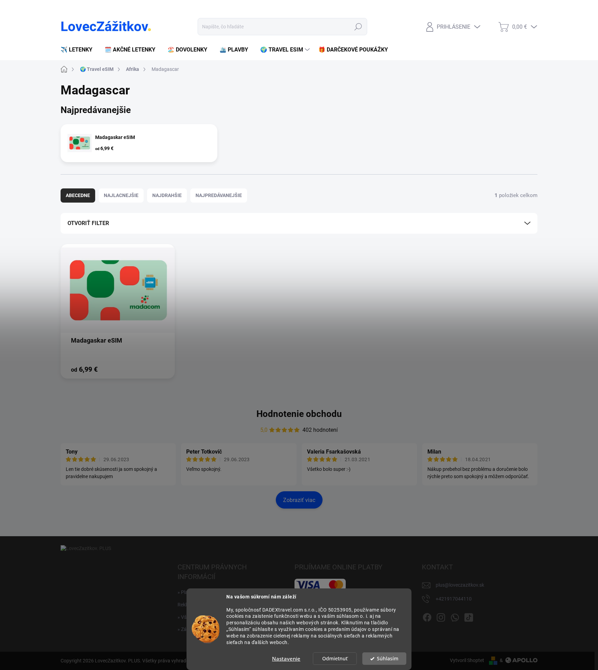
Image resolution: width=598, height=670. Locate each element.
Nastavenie (286, 658)
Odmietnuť (334, 658)
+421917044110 (454, 599)
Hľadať (358, 26)
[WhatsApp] (455, 616)
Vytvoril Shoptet (467, 660)
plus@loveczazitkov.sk (460, 585)
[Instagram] (441, 616)
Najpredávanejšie (219, 195)
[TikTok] (468, 616)
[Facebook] (427, 616)
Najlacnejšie (121, 195)
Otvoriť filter (88, 223)
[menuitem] (79, 49)
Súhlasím (387, 658)
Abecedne (78, 195)
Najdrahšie (167, 195)
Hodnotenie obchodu (299, 414)
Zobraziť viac (299, 500)
